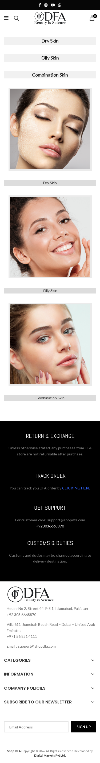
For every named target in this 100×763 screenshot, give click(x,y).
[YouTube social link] (53, 5)
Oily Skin (50, 290)
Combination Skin (50, 398)
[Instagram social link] (46, 5)
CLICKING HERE (75, 488)
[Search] (16, 18)
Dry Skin (50, 183)
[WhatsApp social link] (60, 5)
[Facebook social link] (40, 5)
